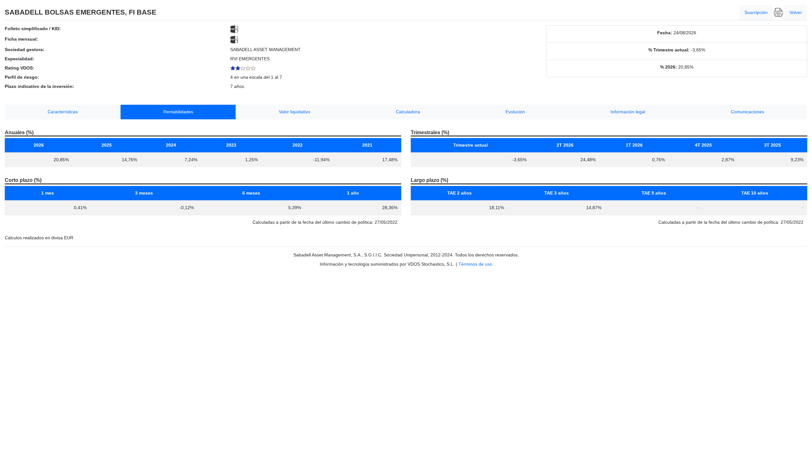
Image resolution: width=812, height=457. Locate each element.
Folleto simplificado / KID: (33, 28)
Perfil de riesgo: (22, 77)
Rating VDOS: (19, 67)
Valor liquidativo (294, 111)
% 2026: (668, 67)
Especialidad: (19, 58)
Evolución (515, 111)
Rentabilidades (178, 111)
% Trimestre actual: (669, 49)
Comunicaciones (747, 111)
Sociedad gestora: (24, 49)
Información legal (628, 111)
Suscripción (756, 12)
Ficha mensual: (21, 39)
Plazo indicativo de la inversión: (39, 86)
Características (63, 111)
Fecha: (664, 32)
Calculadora (408, 111)
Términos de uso (475, 264)
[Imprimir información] (778, 12)
